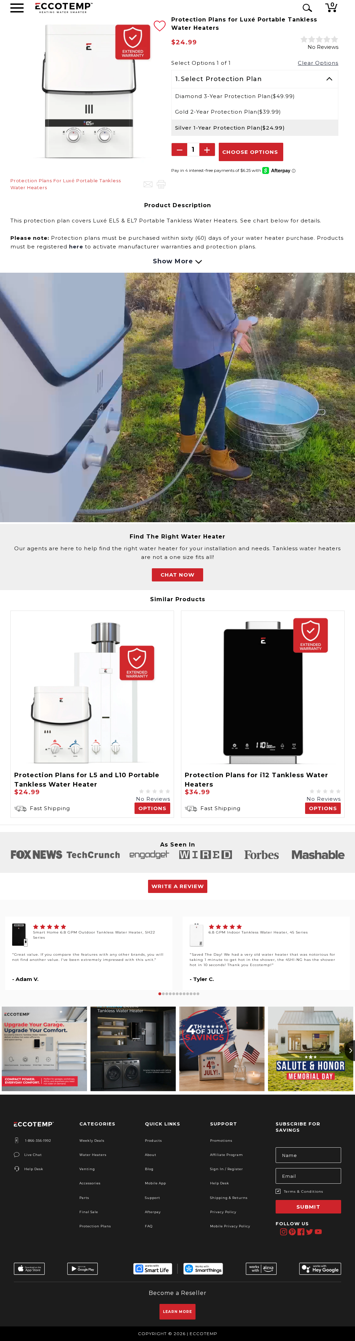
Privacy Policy (223, 1212)
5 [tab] (173, 993)
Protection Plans (95, 1226)
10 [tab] (191, 993)
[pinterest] (292, 1232)
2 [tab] (163, 993)
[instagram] (283, 1232)
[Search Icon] (306, 8)
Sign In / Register (226, 1169)
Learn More (177, 1311)
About (150, 1155)
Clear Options (318, 63)
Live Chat (33, 1155)
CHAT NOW (177, 574)
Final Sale (88, 1212)
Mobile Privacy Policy (230, 1226)
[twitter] (309, 1232)
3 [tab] (166, 993)
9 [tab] (187, 993)
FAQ (149, 1226)
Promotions (221, 1140)
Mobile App (155, 1183)
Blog (149, 1169)
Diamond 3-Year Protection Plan (235, 96)
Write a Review (177, 886)
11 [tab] (194, 993)
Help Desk (33, 1169)
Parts (84, 1198)
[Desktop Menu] (17, 8)
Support (152, 1198)
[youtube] (318, 1232)
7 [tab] (180, 993)
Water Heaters (92, 1155)
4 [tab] (170, 993)
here (76, 246)
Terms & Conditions (303, 1191)
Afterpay (153, 1212)
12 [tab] (198, 993)
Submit (308, 1206)
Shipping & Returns (229, 1198)
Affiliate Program (226, 1155)
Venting (87, 1169)
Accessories (90, 1183)
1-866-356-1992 (37, 1140)
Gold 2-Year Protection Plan (228, 111)
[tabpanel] (88, 953)
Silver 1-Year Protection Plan (230, 127)
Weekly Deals (91, 1140)
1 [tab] (159, 993)
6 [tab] (177, 993)
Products (153, 1140)
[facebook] (300, 1232)
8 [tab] (184, 993)
